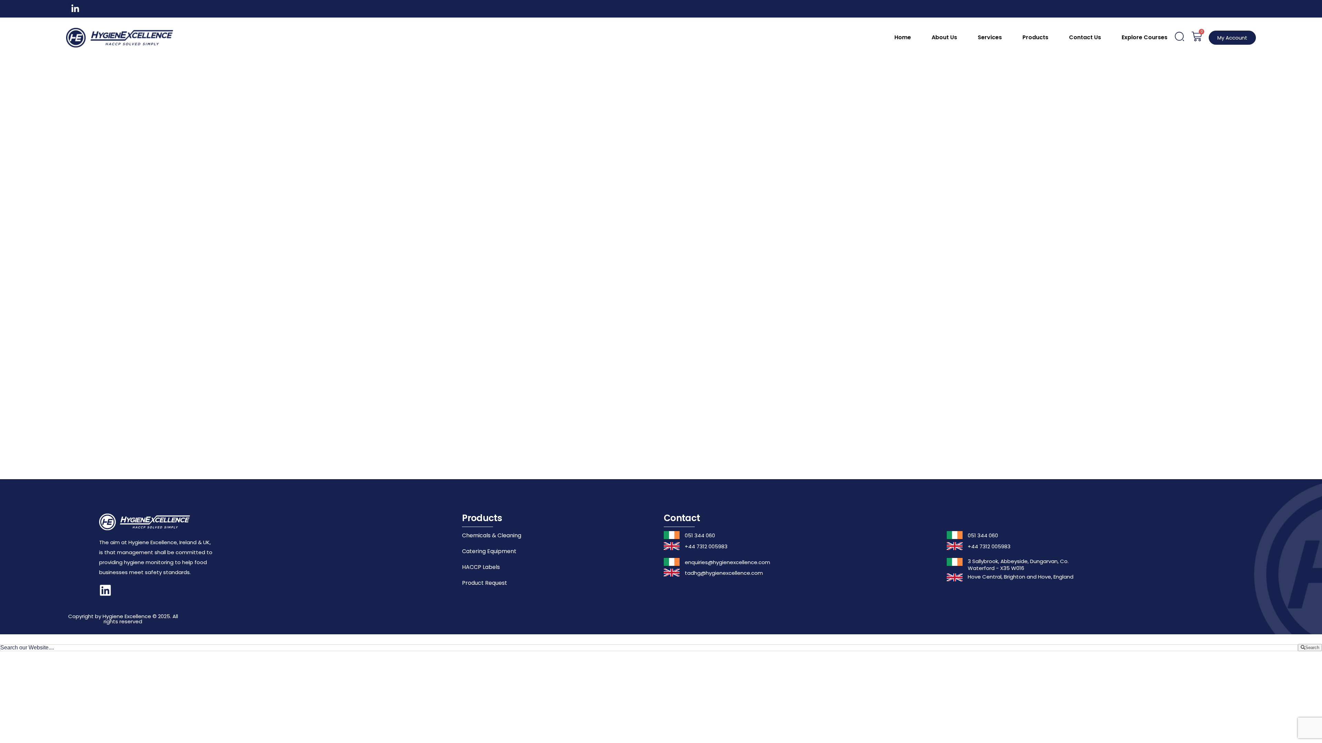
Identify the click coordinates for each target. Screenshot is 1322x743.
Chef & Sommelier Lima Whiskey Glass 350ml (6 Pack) (879, 160)
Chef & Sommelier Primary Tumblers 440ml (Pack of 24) (530, 338)
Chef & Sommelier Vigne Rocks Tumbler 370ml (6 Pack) (966, 160)
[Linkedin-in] (75, 8)
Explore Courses (1144, 37)
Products (1035, 37)
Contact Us (1085, 37)
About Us (944, 37)
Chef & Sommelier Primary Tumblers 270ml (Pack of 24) (530, 160)
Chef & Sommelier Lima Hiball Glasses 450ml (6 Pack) (791, 160)
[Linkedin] (105, 590)
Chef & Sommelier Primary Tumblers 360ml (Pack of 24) (443, 338)
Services (990, 37)
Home (902, 37)
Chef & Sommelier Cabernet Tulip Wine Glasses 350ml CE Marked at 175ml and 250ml (879, 347)
